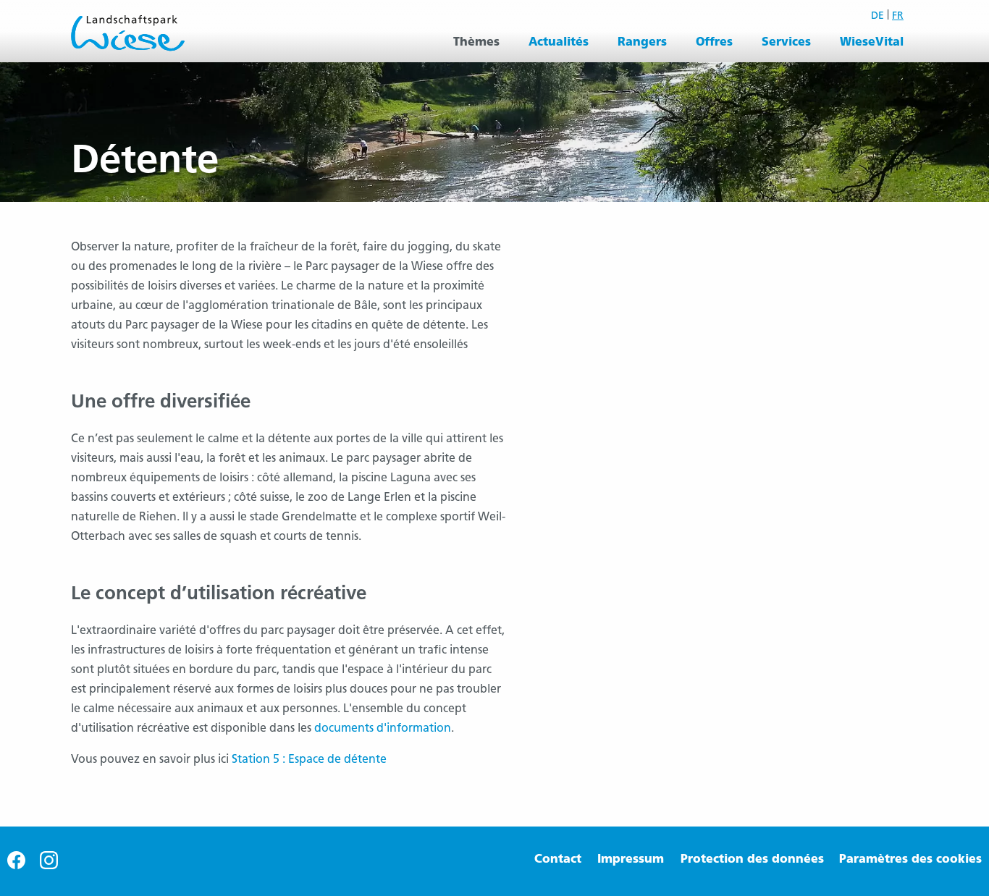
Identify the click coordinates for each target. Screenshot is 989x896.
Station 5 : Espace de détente (309, 759)
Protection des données (752, 859)
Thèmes (476, 41)
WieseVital (872, 41)
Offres (714, 41)
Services (786, 41)
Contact (557, 859)
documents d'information (382, 728)
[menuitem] (476, 42)
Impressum (630, 859)
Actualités (559, 41)
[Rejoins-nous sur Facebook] (16, 865)
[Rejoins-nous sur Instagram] (49, 865)
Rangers (642, 41)
